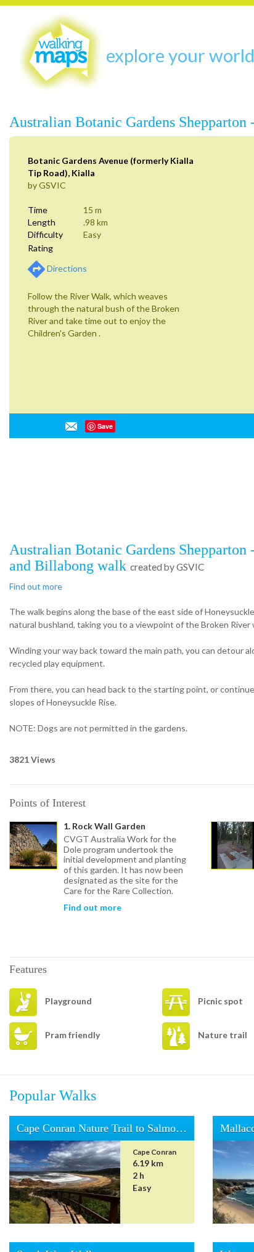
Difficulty (45, 234)
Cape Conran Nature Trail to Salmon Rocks (131, 1128)
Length (41, 222)
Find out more (35, 586)
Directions (67, 268)
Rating (40, 248)
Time (37, 210)
